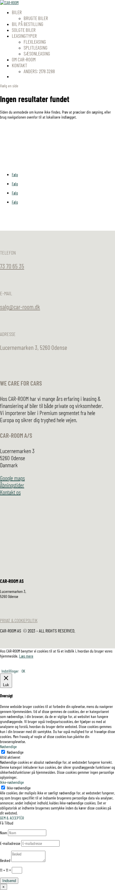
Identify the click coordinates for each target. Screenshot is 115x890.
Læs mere (26, 655)
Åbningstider (12, 485)
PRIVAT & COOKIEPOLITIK (18, 620)
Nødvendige (15, 752)
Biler (17, 12)
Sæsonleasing (37, 53)
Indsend (9, 880)
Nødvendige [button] (8, 746)
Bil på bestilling (27, 24)
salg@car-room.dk (20, 306)
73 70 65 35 (12, 266)
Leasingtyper (24, 36)
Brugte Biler (36, 18)
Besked (5, 860)
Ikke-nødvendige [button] (12, 782)
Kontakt (19, 65)
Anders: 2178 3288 (39, 71)
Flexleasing (35, 42)
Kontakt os (10, 492)
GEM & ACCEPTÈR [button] (12, 817)
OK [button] (23, 670)
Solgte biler (24, 30)
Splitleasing (35, 47)
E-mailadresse (10, 843)
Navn (3, 832)
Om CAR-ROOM (24, 59)
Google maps (12, 477)
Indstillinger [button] (10, 670)
